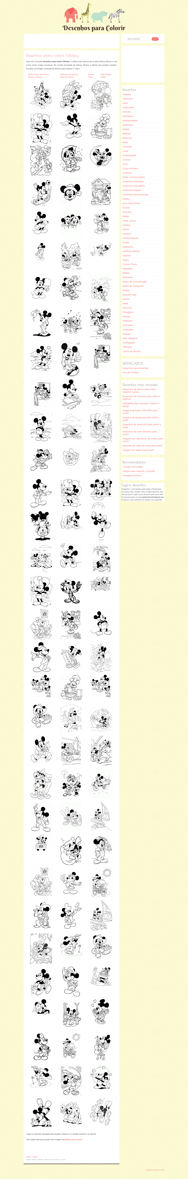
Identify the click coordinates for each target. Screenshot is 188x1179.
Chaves (126, 159)
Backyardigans (130, 120)
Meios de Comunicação (135, 281)
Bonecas (127, 138)
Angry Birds (129, 107)
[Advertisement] (71, 41)
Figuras (126, 225)
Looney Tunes (130, 264)
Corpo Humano (130, 168)
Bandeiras (128, 125)
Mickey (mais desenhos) (38, 74)
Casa (125, 151)
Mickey (35, 1157)
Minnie (91, 74)
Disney (28, 1157)
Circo (125, 164)
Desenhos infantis (132, 190)
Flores (126, 229)
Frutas (126, 242)
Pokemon (127, 321)
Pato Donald (106, 74)
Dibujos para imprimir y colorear (139, 471)
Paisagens (128, 312)
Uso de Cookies (131, 372)
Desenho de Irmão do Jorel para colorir (143, 445)
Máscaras (128, 277)
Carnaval (127, 146)
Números (127, 308)
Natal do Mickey (67, 77)
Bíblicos (127, 133)
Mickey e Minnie (35, 77)
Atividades (128, 116)
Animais (127, 112)
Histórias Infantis (131, 251)
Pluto (90, 77)
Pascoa (126, 316)
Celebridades (129, 155)
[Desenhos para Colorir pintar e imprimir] (94, 12)
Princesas (128, 325)
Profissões (128, 329)
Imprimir (127, 255)
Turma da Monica (131, 351)
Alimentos (128, 98)
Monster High (129, 295)
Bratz (125, 142)
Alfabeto (127, 94)
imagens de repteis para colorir (138, 450)
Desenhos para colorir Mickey (52, 55)
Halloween (128, 247)
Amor (125, 103)
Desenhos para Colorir (94, 28)
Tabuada (127, 347)
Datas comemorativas (134, 177)
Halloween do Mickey (69, 74)
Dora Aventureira (131, 203)
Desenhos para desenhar (135, 194)
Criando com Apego (133, 467)
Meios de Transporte (133, 286)
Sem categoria (130, 338)
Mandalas (128, 268)
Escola (126, 207)
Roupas (127, 334)
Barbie (126, 129)
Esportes (127, 212)
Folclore (127, 234)
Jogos (126, 260)
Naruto (126, 299)
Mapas (126, 273)
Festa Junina (129, 220)
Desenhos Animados (133, 181)
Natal (125, 303)
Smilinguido (129, 342)
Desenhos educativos (134, 186)
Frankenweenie (130, 238)
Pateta (103, 77)
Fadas (126, 216)
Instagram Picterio (132, 475)
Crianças (127, 173)
